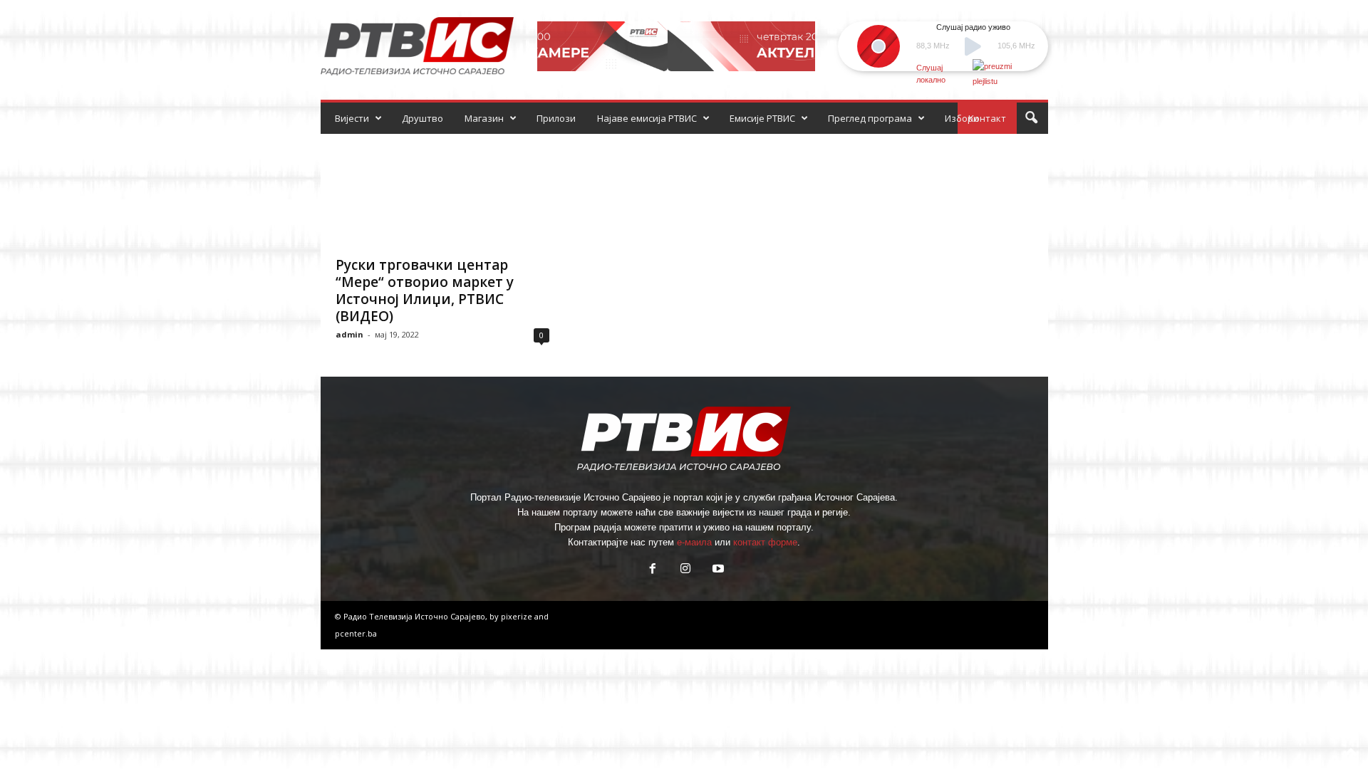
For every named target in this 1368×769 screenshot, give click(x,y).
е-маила (694, 542)
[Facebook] (652, 570)
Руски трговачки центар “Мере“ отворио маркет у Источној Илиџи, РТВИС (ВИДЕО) (425, 290)
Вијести (352, 118)
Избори (962, 118)
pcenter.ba (356, 633)
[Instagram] (685, 570)
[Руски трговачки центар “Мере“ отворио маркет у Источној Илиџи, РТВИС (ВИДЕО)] (442, 191)
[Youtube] (717, 570)
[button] (1031, 118)
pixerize (517, 616)
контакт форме (765, 542)
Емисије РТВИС (762, 118)
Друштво (422, 118)
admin (349, 334)
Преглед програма (870, 118)
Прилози (556, 118)
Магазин (484, 118)
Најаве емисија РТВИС (647, 118)
